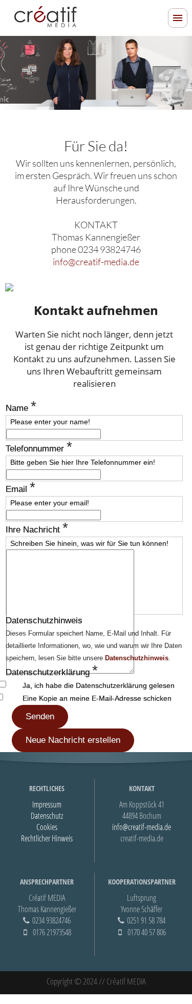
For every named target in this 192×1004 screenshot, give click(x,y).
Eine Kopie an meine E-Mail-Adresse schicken (97, 698)
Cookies (46, 827)
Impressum (46, 804)
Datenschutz (47, 815)
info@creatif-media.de (96, 261)
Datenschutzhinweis (136, 658)
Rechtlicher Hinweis (47, 838)
